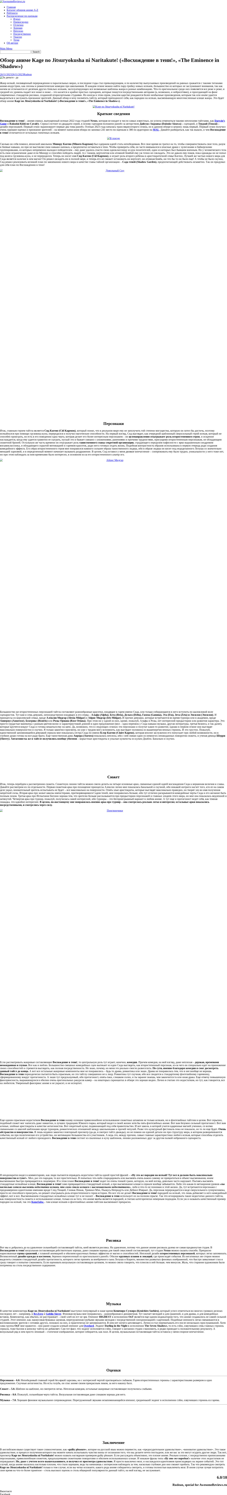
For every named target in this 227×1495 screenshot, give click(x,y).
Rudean (28, 74)
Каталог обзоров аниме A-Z (22, 10)
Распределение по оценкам (22, 16)
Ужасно (17, 37)
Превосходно (20, 22)
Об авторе (12, 42)
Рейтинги (12, 13)
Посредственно (22, 34)
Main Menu (6, 48)
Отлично (18, 25)
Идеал (16, 19)
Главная (11, 7)
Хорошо (17, 28)
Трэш (16, 40)
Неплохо (18, 31)
